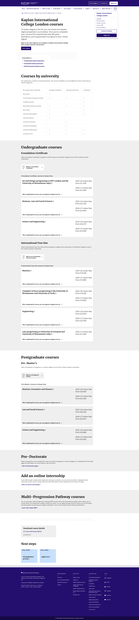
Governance (92, 588)
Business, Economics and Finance (37, 389)
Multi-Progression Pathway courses (34, 66)
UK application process (28, 558)
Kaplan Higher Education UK (79, 591)
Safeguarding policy (93, 599)
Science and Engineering (33, 222)
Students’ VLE (76, 594)
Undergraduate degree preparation (34, 61)
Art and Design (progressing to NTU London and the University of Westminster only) (45, 182)
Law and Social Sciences (33, 409)
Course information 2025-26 (33, 531)
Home (23, 8)
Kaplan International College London (45, 13)
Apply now (114, 3)
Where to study (29, 13)
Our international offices (63, 580)
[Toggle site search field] (115, 8)
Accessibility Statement (94, 577)
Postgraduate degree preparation (33, 63)
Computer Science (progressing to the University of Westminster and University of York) (45, 292)
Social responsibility (93, 602)
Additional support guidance (93, 580)
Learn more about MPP (29, 508)
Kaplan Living (76, 577)
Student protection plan (94, 604)
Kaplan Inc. (75, 580)
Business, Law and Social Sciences (37, 201)
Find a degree (93, 3)
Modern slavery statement (95, 594)
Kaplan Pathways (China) (79, 582)
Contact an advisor (106, 31)
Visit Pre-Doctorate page (30, 466)
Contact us (104, 3)
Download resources (62, 582)
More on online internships (31, 484)
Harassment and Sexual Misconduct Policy (94, 591)
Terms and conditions (94, 607)
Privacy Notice (92, 597)
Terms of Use (92, 609)
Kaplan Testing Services (79, 588)
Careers (59, 584)
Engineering (27, 311)
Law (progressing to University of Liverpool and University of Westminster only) (43, 333)
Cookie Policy (92, 586)
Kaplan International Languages (78, 585)
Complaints (91, 583)
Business (26, 271)
